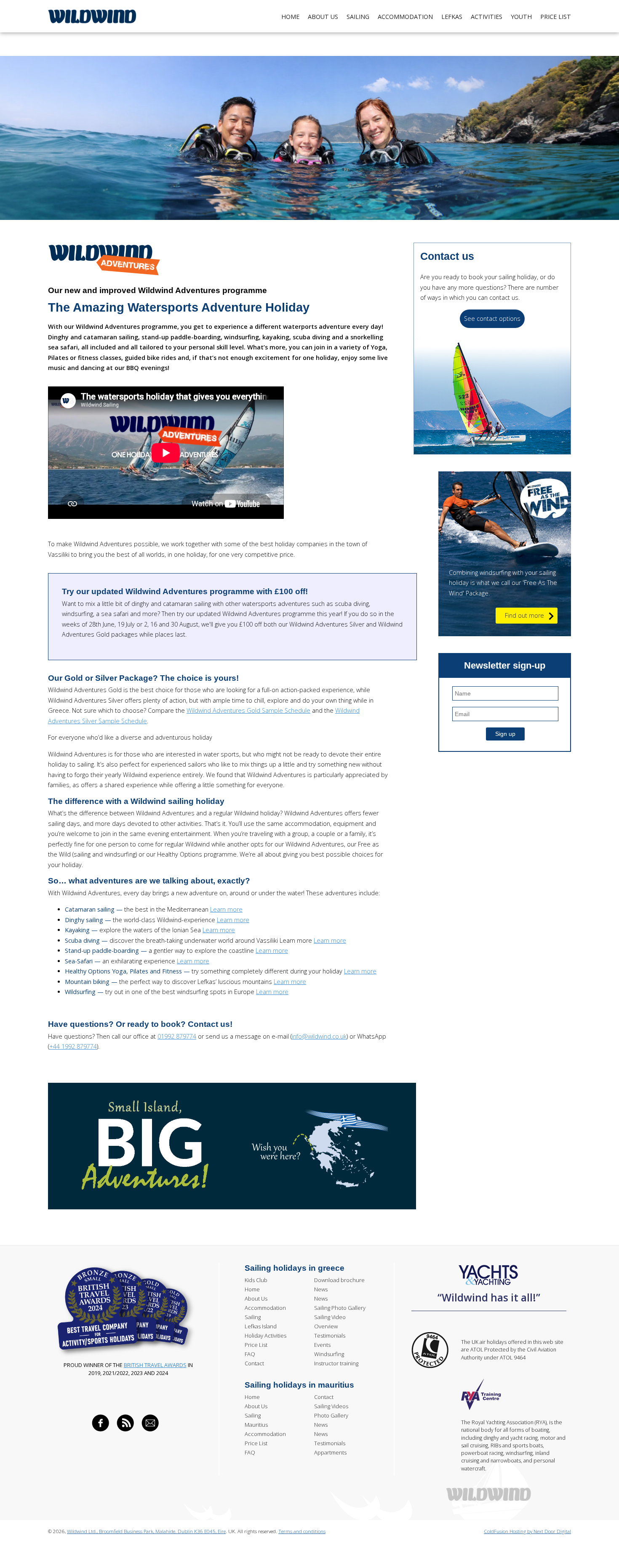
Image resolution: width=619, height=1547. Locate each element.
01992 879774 (176, 1036)
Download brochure (339, 1280)
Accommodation (405, 17)
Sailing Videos (331, 1406)
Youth (521, 17)
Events (322, 1345)
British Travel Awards (155, 1365)
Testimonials (329, 1335)
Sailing (358, 17)
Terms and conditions (302, 1531)
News (321, 1289)
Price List (256, 1345)
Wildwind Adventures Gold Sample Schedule (248, 710)
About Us (323, 17)
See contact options (492, 319)
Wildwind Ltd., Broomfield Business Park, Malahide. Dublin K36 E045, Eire (146, 1531)
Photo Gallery (331, 1415)
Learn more (226, 909)
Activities (486, 17)
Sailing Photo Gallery (340, 1308)
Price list (555, 17)
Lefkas (451, 17)
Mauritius (256, 1424)
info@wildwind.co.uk (319, 1036)
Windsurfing (329, 1354)
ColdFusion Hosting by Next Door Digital (527, 1531)
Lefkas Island (261, 1326)
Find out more (524, 615)
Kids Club (256, 1280)
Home (290, 17)
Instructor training (336, 1363)
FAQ (250, 1354)
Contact (254, 1363)
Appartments (330, 1452)
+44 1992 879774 (73, 1046)
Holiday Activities (265, 1335)
